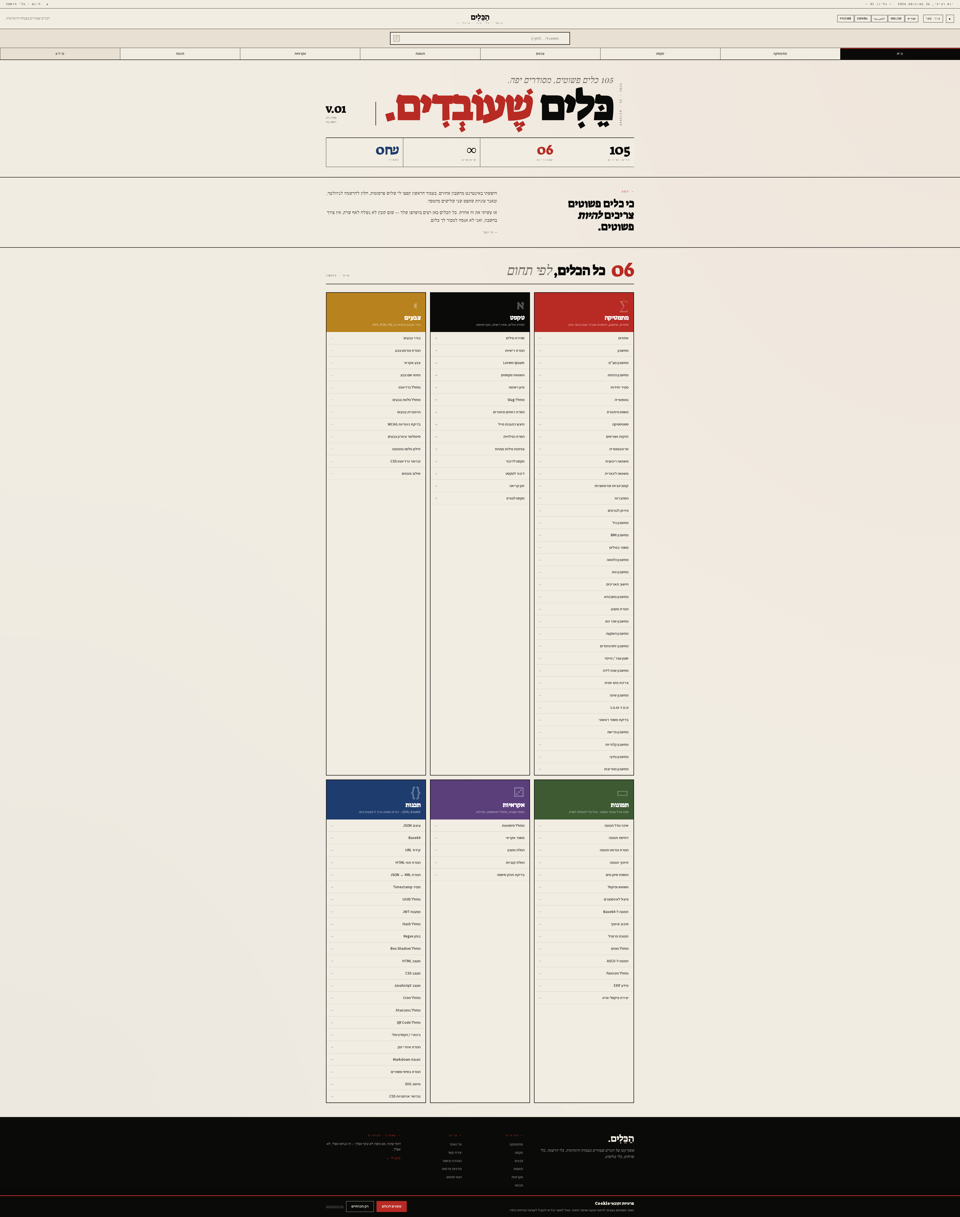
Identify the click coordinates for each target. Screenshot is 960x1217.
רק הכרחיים (360, 1206)
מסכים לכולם (391, 1206)
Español (862, 18)
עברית (912, 18)
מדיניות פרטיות (452, 1168)
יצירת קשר (455, 1152)
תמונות (420, 53)
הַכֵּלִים (480, 18)
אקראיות (300, 53)
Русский (845, 18)
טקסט (660, 53)
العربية (879, 18)
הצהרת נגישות (452, 1160)
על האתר (455, 1144)
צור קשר (933, 18)
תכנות (180, 53)
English (896, 18)
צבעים (540, 53)
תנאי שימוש (454, 1177)
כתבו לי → (393, 1158)
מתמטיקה (780, 53)
